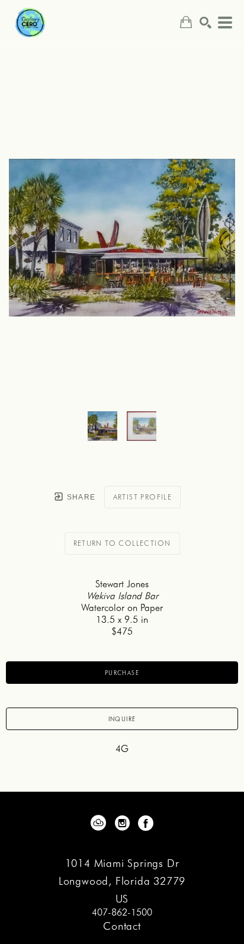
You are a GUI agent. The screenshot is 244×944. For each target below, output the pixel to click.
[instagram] (122, 823)
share (79, 497)
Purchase (122, 672)
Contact (122, 926)
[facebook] (145, 823)
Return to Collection (122, 543)
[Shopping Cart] (186, 22)
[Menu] (225, 22)
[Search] (205, 22)
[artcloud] (98, 823)
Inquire (122, 718)
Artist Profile (142, 496)
